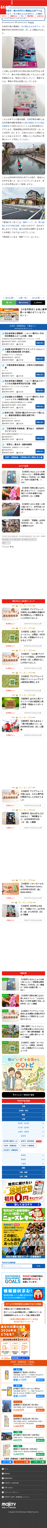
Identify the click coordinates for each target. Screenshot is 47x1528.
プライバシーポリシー (11, 1492)
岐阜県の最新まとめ (10, 1141)
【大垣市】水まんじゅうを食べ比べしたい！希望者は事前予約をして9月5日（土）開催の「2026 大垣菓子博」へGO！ (32, 984)
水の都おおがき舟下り (29, 539)
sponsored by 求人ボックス (23, 328)
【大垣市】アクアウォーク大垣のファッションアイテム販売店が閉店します (32, 679)
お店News (40, 16)
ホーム (6, 1469)
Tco (12, 546)
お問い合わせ (8, 1487)
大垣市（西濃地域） (10, 1146)
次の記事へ (37, 298)
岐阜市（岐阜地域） (31, 1141)
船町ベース (28, 222)
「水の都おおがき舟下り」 (30, 26)
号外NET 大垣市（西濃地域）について (16, 1497)
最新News (13, 16)
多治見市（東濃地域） (11, 1150)
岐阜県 (32, 22)
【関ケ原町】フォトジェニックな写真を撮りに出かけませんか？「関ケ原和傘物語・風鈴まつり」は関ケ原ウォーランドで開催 (32, 1031)
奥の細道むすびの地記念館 (11, 539)
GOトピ (4, 16)
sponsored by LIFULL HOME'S (23, 1364)
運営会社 (7, 1473)
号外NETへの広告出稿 (11, 1483)
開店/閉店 (30, 16)
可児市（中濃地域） (28, 1146)
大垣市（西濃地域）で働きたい (22, 326)
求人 (22, 16)
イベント (6, 546)
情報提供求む (8, 1478)
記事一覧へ (23, 298)
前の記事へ (10, 298)
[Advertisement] (23, 574)
